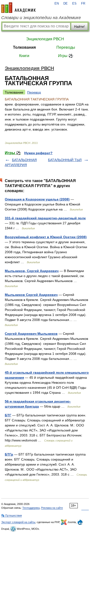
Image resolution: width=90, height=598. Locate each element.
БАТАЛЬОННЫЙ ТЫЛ (65, 160)
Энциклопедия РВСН (45, 39)
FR (83, 3)
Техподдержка (31, 507)
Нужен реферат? (38, 153)
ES (74, 3)
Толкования (24, 47)
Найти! (79, 26)
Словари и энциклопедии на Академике (41, 17)
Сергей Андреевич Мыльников (31, 334)
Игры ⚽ (65, 56)
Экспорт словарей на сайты (18, 522)
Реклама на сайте (52, 507)
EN (56, 3)
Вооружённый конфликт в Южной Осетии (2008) (46, 237)
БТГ (8, 415)
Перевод (34, 92)
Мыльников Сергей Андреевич (31, 295)
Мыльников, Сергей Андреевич (32, 271)
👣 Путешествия (11, 515)
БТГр (9, 454)
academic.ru (18, 7)
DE (65, 3)
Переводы (65, 47)
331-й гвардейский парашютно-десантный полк (45, 218)
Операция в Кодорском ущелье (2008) (37, 199)
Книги (24, 56)
